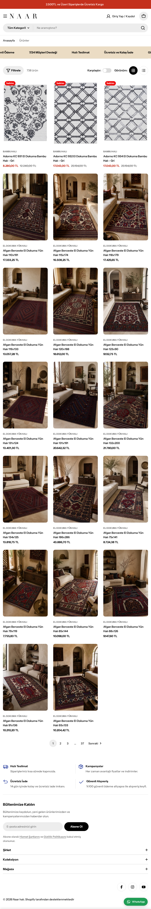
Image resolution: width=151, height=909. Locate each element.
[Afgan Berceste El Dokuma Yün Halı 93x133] (75, 677)
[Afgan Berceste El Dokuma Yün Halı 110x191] (25, 207)
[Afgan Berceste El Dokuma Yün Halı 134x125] (25, 489)
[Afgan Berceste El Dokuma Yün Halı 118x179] (125, 207)
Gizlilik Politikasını (55, 836)
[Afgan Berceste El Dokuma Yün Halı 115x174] (75, 207)
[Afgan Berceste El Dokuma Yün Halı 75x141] (125, 489)
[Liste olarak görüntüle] (143, 70)
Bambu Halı (10, 151)
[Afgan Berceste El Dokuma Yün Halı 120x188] (75, 301)
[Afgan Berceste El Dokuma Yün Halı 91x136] (25, 677)
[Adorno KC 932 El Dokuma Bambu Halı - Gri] (75, 112)
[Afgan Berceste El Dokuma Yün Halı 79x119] (25, 583)
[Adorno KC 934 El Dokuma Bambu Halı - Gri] (125, 112)
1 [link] (53, 743)
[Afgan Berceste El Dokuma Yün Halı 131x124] (25, 395)
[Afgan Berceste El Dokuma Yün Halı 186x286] (75, 489)
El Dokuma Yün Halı (15, 245)
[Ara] (143, 28)
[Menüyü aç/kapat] (5, 16)
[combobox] (75, 27)
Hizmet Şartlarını (30, 836)
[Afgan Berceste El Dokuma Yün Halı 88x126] (125, 583)
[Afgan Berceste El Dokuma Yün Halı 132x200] (125, 395)
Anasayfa (9, 40)
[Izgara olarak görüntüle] (133, 70)
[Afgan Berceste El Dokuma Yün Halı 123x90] (125, 301)
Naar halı (18, 899)
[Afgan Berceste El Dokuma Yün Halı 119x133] (25, 301)
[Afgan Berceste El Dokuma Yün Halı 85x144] (75, 583)
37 (82, 743)
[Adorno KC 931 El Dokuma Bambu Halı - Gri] (25, 112)
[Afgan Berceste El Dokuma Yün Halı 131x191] (75, 395)
